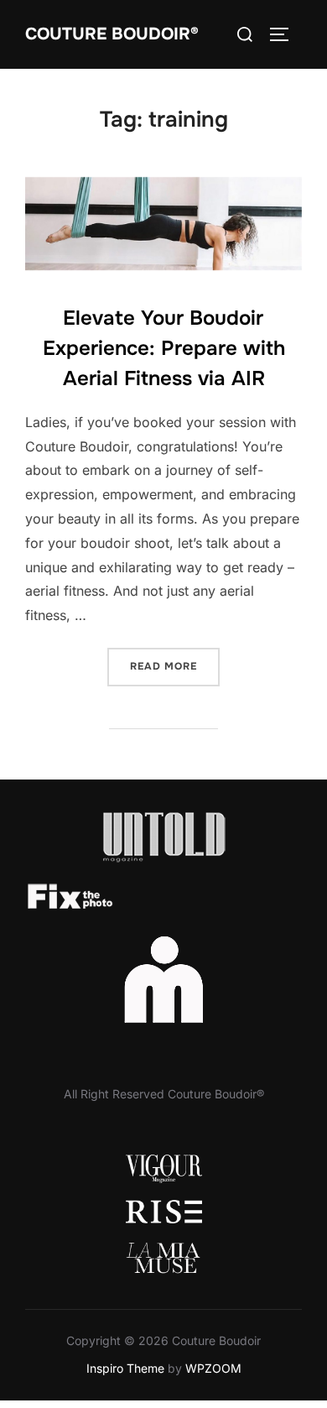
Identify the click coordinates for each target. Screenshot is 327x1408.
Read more (175, 666)
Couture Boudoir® (112, 33)
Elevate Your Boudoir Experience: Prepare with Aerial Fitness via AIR (164, 348)
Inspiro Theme (125, 1368)
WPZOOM (213, 1368)
